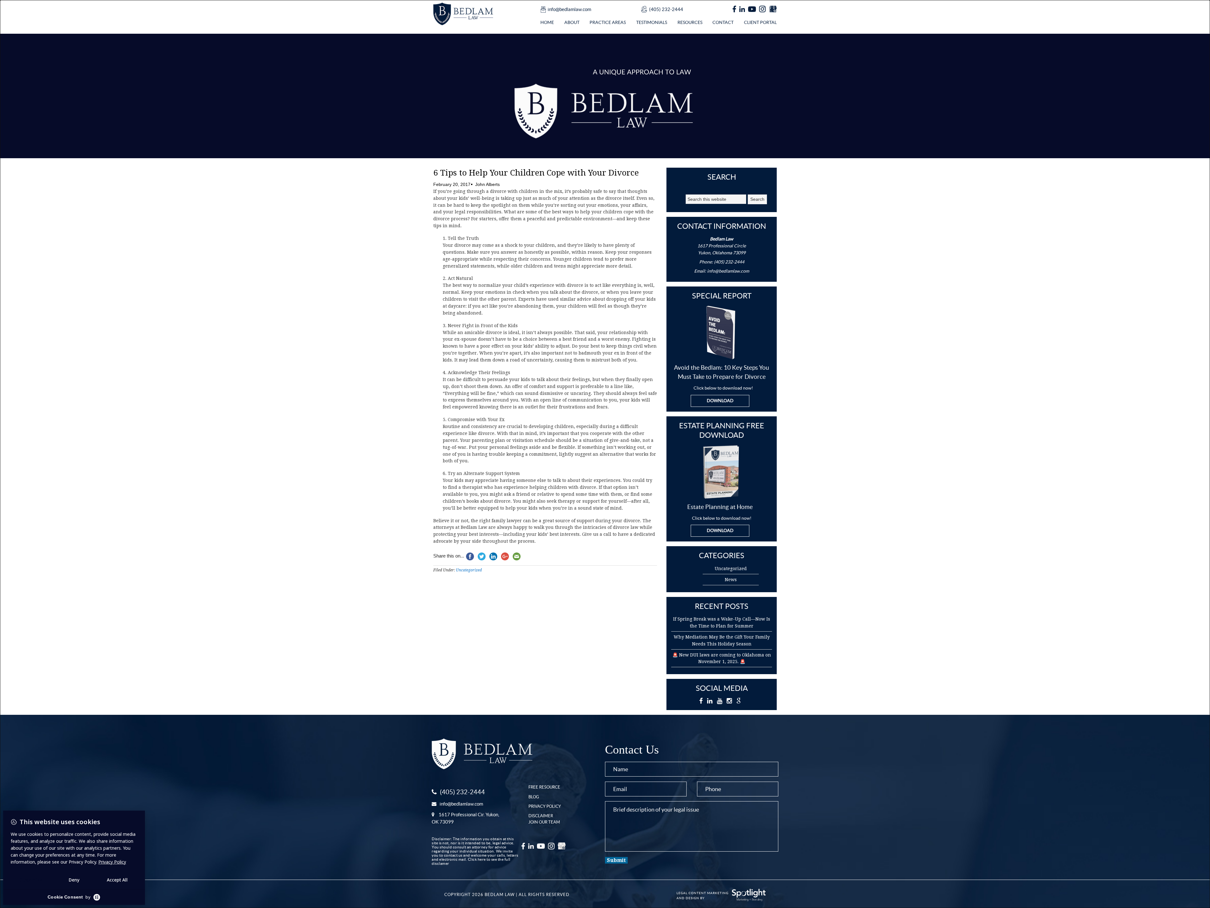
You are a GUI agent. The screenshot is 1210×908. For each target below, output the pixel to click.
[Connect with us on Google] (773, 9)
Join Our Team (544, 822)
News (731, 579)
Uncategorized (469, 570)
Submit (616, 860)
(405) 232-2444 (666, 9)
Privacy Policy (544, 806)
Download (720, 400)
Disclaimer (540, 815)
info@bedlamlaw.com (569, 9)
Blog (533, 797)
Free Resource (544, 787)
